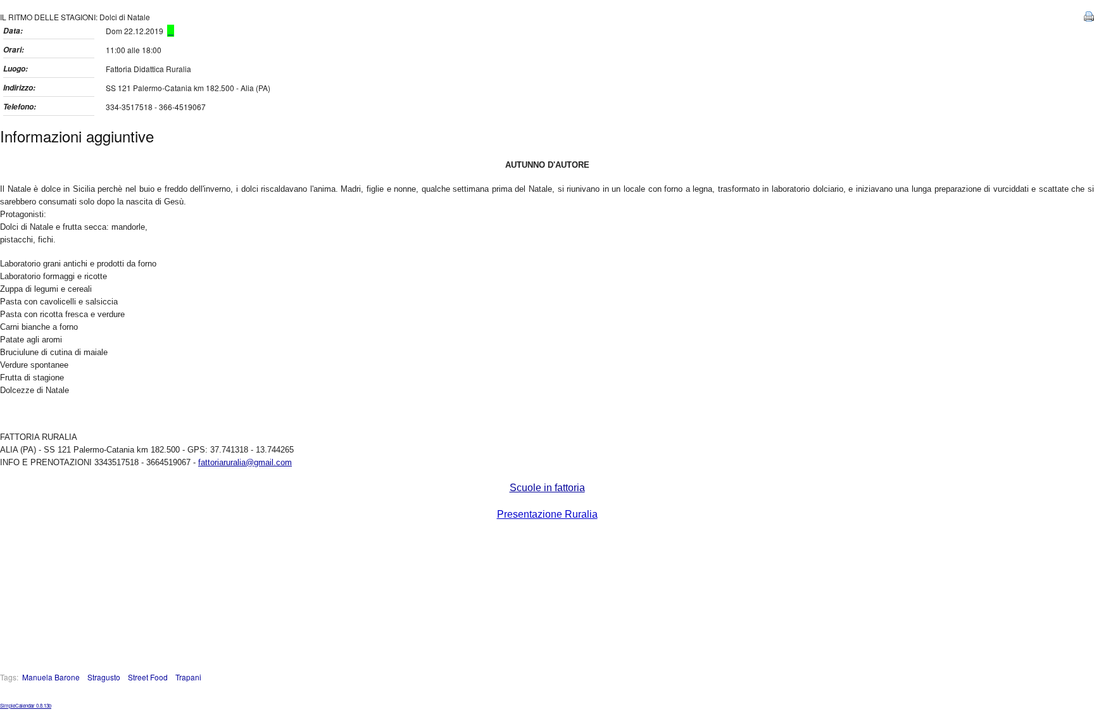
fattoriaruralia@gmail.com (245, 462)
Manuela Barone (51, 677)
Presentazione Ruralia (547, 514)
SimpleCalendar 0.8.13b (25, 705)
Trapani (188, 677)
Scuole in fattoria (547, 487)
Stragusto (103, 677)
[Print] (1087, 18)
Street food (148, 677)
